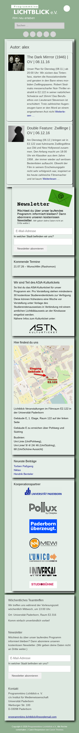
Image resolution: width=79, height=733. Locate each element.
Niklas (17, 470)
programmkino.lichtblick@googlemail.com (32, 716)
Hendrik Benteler (23, 473)
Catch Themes (56, 730)
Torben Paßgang (23, 466)
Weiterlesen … (51, 178)
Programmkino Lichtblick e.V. (42, 726)
